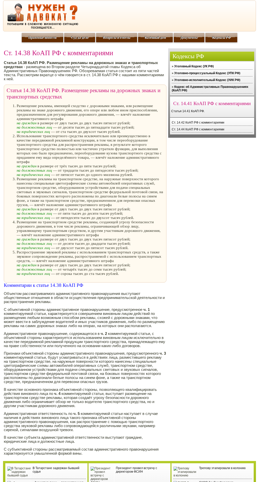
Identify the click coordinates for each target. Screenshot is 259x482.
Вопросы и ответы (116, 37)
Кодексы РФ (221, 37)
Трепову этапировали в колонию (222, 468)
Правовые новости (42, 37)
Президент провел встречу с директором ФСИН (136, 469)
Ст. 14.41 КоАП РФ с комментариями (212, 103)
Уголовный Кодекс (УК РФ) (194, 66)
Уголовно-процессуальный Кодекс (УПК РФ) (207, 73)
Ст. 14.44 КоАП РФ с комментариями (198, 129)
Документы (189, 37)
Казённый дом (155, 37)
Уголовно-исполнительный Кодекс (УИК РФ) (207, 80)
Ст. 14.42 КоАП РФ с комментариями (198, 122)
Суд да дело (80, 37)
